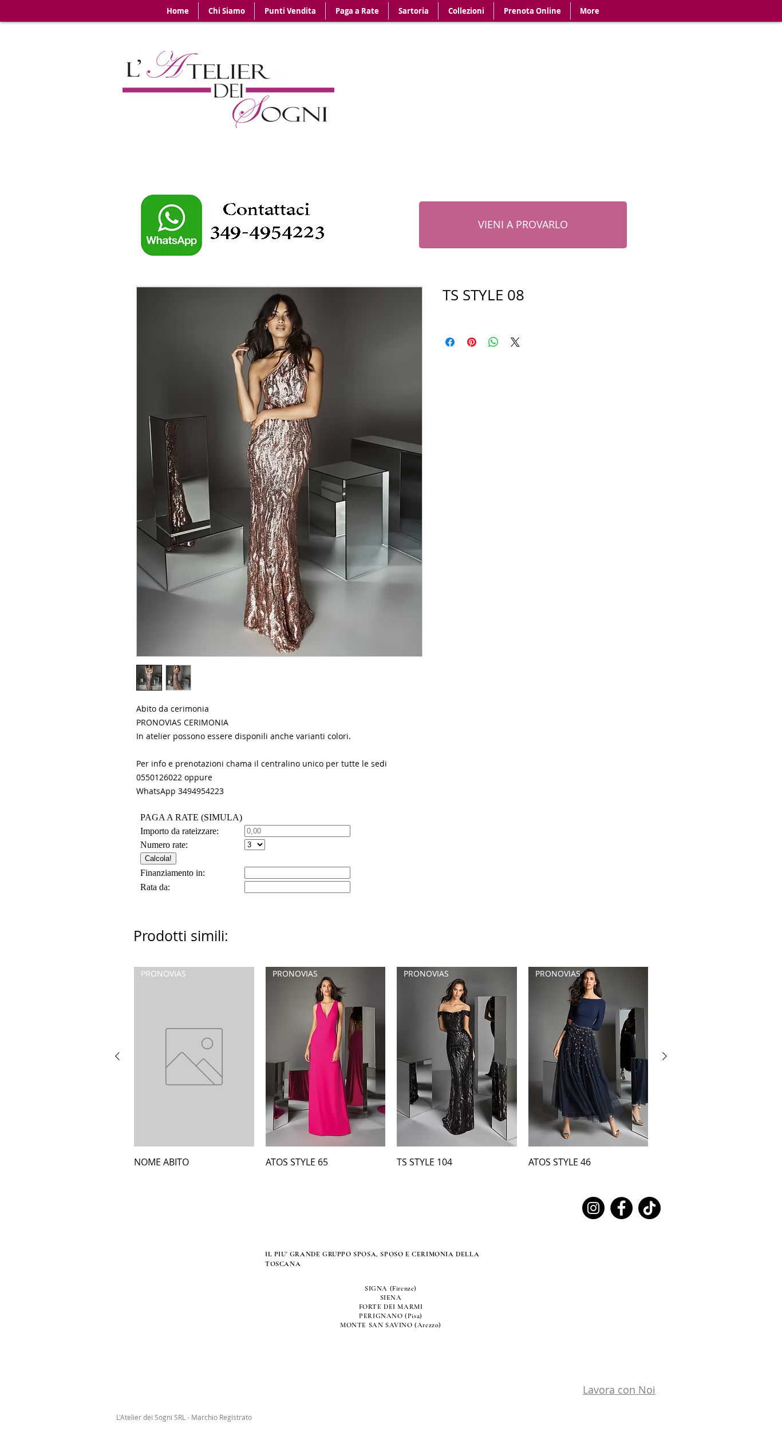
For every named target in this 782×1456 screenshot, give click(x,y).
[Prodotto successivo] (665, 1056)
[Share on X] (515, 342)
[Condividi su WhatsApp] (493, 342)
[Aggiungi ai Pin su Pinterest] (472, 342)
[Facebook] (621, 1208)
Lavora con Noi (619, 1390)
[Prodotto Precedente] (117, 1056)
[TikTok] (649, 1208)
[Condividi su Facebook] (450, 342)
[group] (391, 1067)
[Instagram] (593, 1208)
